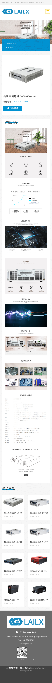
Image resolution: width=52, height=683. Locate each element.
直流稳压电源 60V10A (13, 571)
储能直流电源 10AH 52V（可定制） (18, 600)
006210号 (20, 668)
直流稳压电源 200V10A (39, 513)
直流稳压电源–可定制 (13, 542)
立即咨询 (14, 108)
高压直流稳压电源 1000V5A (15, 513)
